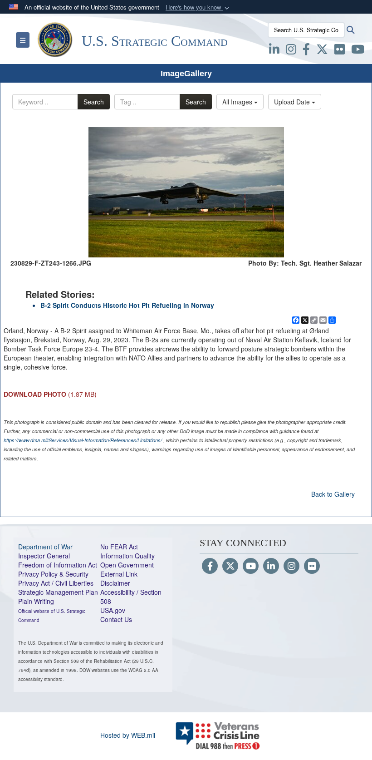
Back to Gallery (333, 493)
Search (93, 101)
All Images (238, 101)
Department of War (45, 546)
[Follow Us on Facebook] (210, 566)
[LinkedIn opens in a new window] (274, 50)
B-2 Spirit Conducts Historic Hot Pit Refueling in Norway (127, 305)
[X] (322, 50)
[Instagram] (291, 566)
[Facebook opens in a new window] (306, 50)
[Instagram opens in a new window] (291, 50)
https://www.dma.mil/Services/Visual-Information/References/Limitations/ (83, 440)
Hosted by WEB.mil (127, 735)
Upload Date (293, 101)
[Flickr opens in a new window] (339, 50)
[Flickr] (312, 566)
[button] (198, 7)
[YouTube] (251, 566)
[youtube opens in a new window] (357, 50)
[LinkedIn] (271, 566)
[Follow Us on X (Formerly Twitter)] (230, 566)
